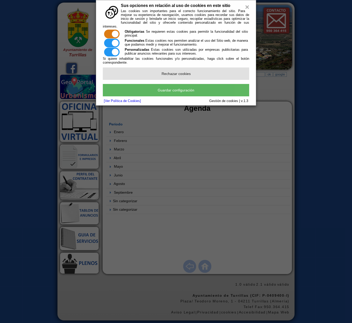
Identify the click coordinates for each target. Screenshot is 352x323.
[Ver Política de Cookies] (122, 101)
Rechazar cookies (176, 74)
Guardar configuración (176, 90)
